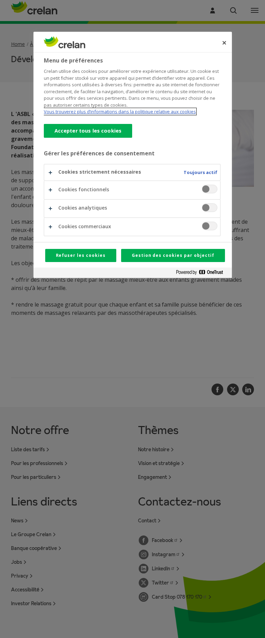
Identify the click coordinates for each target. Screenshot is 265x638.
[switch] (209, 189)
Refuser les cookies (81, 255)
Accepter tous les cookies (88, 130)
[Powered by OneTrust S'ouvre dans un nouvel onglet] (202, 273)
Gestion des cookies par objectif (173, 255)
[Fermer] (224, 42)
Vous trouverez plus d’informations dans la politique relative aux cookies (120, 111)
